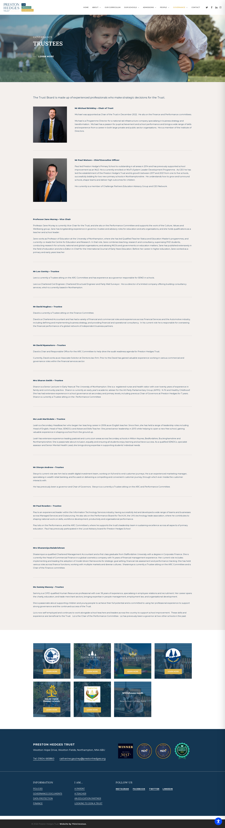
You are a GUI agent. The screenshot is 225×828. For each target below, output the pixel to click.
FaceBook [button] (139, 789)
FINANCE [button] (38, 803)
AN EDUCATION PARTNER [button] (87, 798)
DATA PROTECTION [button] (43, 798)
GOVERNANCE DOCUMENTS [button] (47, 793)
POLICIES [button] (38, 788)
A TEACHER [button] (80, 793)
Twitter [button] (154, 789)
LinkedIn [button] (168, 789)
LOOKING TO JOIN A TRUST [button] (88, 803)
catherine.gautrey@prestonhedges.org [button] (83, 758)
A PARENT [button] (79, 788)
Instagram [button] (122, 789)
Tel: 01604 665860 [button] (43, 758)
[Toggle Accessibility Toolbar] (218, 821)
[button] (43, 56)
